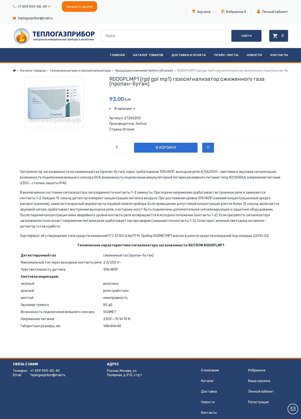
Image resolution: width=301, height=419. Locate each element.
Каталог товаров (148, 55)
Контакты (279, 55)
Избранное (234, 12)
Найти (246, 35)
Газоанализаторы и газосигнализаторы (80, 70)
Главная (117, 55)
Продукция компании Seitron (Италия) (144, 70)
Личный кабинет (274, 12)
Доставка (209, 392)
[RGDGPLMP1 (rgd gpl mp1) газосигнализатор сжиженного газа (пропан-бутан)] (61, 102)
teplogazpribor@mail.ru (35, 18)
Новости (254, 55)
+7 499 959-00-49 (32, 7)
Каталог (207, 381)
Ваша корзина (259, 381)
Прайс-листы (226, 55)
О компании (210, 370)
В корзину (166, 147)
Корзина (203, 12)
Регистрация (258, 402)
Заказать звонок (79, 7)
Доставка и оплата (188, 55)
